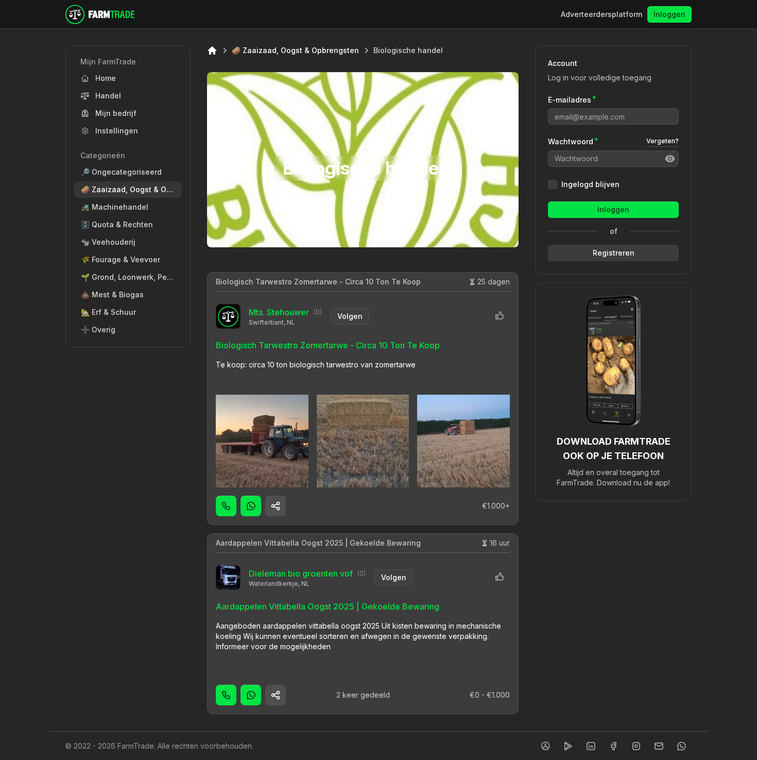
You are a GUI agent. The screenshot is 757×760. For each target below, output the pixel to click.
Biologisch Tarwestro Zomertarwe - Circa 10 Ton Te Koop (318, 281)
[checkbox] (552, 184)
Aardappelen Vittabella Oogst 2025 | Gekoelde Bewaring (318, 542)
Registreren (613, 252)
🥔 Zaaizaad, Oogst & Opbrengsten (295, 50)
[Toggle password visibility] (670, 159)
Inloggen (669, 14)
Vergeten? (662, 141)
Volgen (350, 316)
